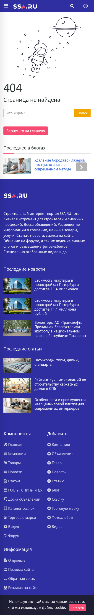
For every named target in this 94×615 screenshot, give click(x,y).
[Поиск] (72, 6)
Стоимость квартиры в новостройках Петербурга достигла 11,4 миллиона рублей (56, 307)
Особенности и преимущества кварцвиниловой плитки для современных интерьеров (60, 404)
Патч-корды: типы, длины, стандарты (56, 362)
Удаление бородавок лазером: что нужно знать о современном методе (60, 164)
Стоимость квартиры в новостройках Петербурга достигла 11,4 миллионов (56, 284)
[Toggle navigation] (86, 6)
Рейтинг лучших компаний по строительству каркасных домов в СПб (60, 384)
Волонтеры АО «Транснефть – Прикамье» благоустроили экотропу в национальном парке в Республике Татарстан (60, 329)
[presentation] (12, 167)
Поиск (82, 113)
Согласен (77, 608)
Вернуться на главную (25, 130)
